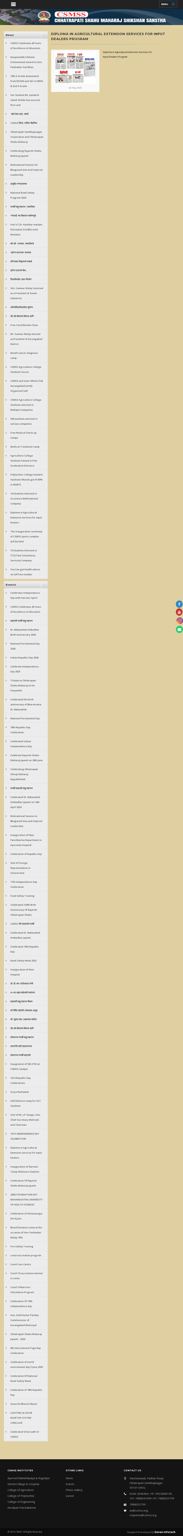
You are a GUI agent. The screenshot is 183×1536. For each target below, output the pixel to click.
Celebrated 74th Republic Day (24, 949)
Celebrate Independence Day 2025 (24, 669)
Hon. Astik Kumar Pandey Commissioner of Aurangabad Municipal (24, 1320)
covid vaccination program (25, 1255)
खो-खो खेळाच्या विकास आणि (22, 316)
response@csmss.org (143, 1515)
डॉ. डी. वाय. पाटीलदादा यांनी (21, 983)
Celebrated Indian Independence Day (21, 744)
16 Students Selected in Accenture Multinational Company (24, 498)
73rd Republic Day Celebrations (20, 1080)
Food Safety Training (22, 895)
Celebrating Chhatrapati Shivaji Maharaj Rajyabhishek (24, 774)
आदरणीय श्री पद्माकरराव (21, 1046)
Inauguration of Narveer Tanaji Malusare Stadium (24, 1169)
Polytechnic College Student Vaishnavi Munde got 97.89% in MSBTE (26, 479)
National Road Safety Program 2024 (22, 195)
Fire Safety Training (21, 1246)
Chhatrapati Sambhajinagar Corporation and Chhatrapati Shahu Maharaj (26, 136)
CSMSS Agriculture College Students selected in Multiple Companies (25, 404)
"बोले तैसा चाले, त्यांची (19, 114)
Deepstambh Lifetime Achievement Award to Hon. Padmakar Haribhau (26, 62)
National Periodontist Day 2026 (25, 646)
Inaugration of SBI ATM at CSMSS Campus (25, 1066)
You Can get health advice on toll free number (25, 572)
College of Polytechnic (21, 1496)
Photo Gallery (74, 1490)
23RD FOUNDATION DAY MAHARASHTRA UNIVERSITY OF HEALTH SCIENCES (26, 1199)
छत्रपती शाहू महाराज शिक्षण (21, 1001)
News (69, 1478)
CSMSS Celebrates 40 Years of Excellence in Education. (25, 45)
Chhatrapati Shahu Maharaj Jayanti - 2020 (26, 1336)
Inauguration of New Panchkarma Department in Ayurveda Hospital (26, 840)
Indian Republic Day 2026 (24, 657)
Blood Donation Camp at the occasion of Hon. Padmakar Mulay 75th (26, 1232)
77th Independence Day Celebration (23, 884)
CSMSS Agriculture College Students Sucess (25, 369)
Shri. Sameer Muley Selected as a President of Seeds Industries (26, 293)
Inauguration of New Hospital (22, 972)
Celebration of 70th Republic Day (26, 1392)
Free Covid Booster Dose (24, 325)
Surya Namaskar (19, 1091)
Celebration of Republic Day (26, 854)
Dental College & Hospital (23, 1484)
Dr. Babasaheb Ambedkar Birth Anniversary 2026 (24, 632)
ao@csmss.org (139, 1510)
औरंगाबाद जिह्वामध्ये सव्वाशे (21, 261)
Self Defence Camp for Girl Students (25, 1103)
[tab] (26, 35)
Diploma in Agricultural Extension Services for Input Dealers (26, 517)
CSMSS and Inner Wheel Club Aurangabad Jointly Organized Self (26, 385)
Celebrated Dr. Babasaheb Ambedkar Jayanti (25, 935)
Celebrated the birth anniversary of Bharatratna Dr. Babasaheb (25, 704)
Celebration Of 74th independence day (21, 1304)
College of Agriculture (21, 1490)
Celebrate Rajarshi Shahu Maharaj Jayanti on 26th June (26, 758)
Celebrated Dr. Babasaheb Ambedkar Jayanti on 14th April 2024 (25, 802)
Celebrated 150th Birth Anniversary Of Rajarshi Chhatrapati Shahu (23, 909)
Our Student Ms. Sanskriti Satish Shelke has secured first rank (25, 100)
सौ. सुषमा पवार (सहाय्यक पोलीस (23, 1019)
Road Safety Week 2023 (23, 960)
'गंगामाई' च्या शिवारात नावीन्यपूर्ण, (23, 215)
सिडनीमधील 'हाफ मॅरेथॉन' (21, 279)
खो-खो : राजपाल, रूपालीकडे (22, 243)
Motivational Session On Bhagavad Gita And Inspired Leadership (26, 169)
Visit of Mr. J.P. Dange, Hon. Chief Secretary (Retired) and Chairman (25, 1119)
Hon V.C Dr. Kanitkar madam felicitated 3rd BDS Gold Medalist (26, 229)
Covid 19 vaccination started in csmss (26, 1276)
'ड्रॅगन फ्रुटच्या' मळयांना (20, 252)
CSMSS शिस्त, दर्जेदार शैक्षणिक (23, 122)
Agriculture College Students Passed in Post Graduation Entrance (23, 460)
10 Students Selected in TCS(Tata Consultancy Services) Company (23, 555)
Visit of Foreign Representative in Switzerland (20, 868)
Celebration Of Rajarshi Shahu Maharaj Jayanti (23, 1183)
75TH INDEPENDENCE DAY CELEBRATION (24, 1136)
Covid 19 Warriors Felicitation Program (22, 1290)
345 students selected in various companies (24, 421)
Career (70, 1496)
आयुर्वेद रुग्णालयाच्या (18, 183)
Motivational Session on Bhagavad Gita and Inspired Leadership (26, 821)
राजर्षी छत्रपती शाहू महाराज (21, 788)
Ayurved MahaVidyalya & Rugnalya (29, 1478)
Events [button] (11, 584)
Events (70, 1484)
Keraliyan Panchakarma (22, 1507)
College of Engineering (21, 1501)
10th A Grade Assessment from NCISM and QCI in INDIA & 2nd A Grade (26, 81)
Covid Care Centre (20, 1264)
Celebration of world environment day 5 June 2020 (26, 1364)
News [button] (10, 35)
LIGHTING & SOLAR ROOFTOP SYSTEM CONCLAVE (21, 1417)
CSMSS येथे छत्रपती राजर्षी (22, 923)
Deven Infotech (164, 1532)
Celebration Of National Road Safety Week (23, 1378)
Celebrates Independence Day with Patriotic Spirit (25, 595)
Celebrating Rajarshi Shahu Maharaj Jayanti (25, 153)
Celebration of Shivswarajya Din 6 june (26, 1216)
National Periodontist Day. (25, 718)
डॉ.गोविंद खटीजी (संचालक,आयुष (23, 1010)
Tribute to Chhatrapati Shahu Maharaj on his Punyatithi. (23, 685)
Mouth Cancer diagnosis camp (24, 355)
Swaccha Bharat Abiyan (23, 1403)
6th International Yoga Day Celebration (25, 1350)
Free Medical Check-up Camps (23, 435)
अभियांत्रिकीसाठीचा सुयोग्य (21, 307)
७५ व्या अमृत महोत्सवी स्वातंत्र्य (22, 992)
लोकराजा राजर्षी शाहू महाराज (22, 1037)
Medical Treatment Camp (24, 446)
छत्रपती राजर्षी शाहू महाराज (21, 620)
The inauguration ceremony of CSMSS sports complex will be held (26, 536)
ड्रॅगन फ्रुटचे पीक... (18, 270)
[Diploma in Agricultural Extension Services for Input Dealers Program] (75, 67)
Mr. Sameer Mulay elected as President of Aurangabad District (26, 339)
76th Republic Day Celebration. (20, 730)
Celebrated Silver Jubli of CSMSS (24, 1434)
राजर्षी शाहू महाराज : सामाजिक (22, 206)
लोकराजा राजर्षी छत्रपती (20, 1055)
